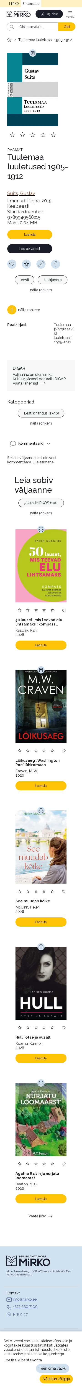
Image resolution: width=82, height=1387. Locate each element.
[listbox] (41, 280)
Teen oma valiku (52, 1368)
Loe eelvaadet (29, 249)
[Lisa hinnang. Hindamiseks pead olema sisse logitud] (32, 135)
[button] (23, 309)
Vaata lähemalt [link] (25, 383)
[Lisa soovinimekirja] (64, 610)
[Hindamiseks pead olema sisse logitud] (26, 264)
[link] (21, 193)
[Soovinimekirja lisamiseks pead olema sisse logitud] (11, 264)
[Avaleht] (19, 14)
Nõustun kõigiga (56, 1379)
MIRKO (14, 3)
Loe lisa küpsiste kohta (23, 1360)
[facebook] (55, 264)
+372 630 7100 (25, 1306)
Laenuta (30, 234)
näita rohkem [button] (41, 290)
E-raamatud (31, 3)
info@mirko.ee (25, 1299)
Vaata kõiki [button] (37, 1216)
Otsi (67, 27)
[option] (24, 279)
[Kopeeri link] (41, 264)
